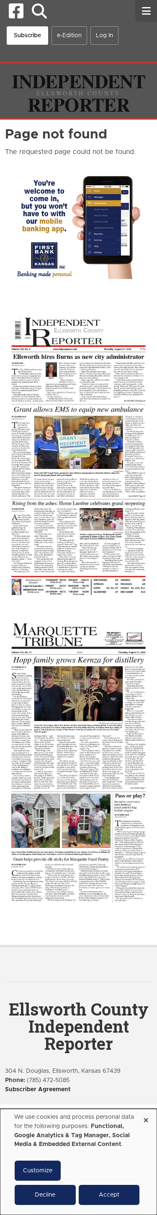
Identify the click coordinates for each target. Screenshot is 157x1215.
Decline (45, 1195)
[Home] (78, 90)
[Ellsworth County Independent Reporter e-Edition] (78, 455)
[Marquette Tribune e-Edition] (78, 761)
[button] (39, 11)
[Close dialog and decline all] (145, 1117)
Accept (109, 1195)
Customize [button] (37, 1171)
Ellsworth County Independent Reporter (79, 1026)
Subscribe (27, 35)
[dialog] (78, 1162)
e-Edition (69, 35)
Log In (104, 35)
